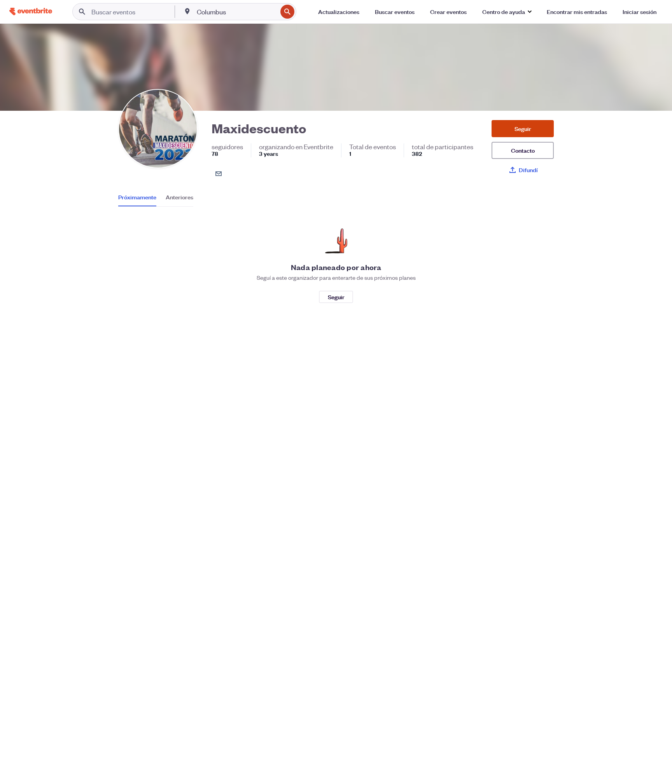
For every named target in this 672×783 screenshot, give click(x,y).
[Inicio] (30, 11)
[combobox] (236, 12)
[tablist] (155, 199)
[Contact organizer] (219, 174)
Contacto (523, 150)
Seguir (522, 128)
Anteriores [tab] (179, 197)
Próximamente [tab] (137, 197)
